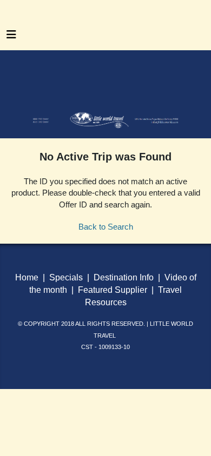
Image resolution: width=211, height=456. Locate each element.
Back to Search (105, 226)
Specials (66, 277)
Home (28, 277)
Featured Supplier (112, 289)
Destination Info (124, 277)
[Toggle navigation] (11, 37)
